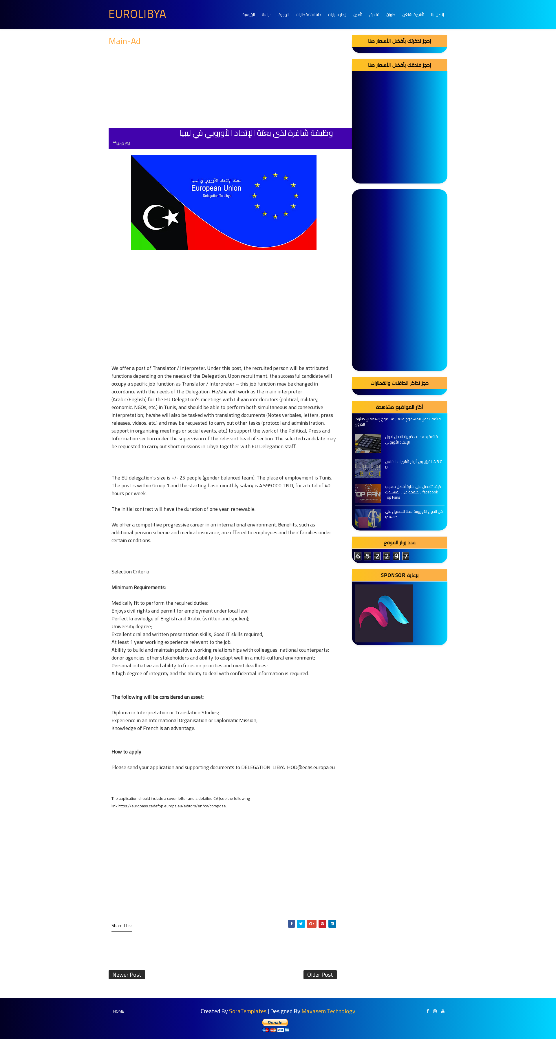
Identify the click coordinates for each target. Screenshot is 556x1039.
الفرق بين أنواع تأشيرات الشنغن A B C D (413, 464)
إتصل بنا (437, 14)
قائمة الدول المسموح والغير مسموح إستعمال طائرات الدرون (398, 421)
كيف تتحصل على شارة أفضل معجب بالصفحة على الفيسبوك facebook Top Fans (413, 491)
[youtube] (443, 1011)
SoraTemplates (247, 1011)
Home (118, 1011)
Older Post (320, 974)
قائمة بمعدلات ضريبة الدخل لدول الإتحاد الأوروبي (411, 439)
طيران (390, 14)
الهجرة (284, 14)
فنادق (374, 14)
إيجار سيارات (337, 14)
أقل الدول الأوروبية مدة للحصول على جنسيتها (414, 514)
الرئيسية (248, 14)
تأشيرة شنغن (413, 14)
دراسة (267, 14)
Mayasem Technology (328, 1011)
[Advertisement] (224, 87)
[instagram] (435, 1011)
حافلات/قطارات (308, 14)
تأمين (357, 14)
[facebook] (427, 1011)
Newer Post (126, 974)
